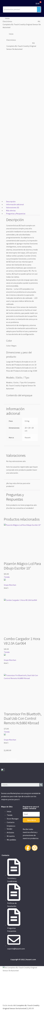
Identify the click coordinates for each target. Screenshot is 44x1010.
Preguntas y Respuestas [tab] (15, 213)
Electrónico (7, 21)
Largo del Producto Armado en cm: (20, 361)
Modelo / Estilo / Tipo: (15, 382)
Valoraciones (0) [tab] (12, 207)
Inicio (7, 18)
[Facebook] (28, 848)
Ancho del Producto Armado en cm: (20, 365)
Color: (8, 345)
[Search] (41, 785)
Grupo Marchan (10, 585)
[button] (11, 759)
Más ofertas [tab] (11, 210)
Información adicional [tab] (15, 204)
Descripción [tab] (10, 201)
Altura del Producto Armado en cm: (20, 368)
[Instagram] (35, 848)
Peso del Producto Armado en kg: (19, 371)
